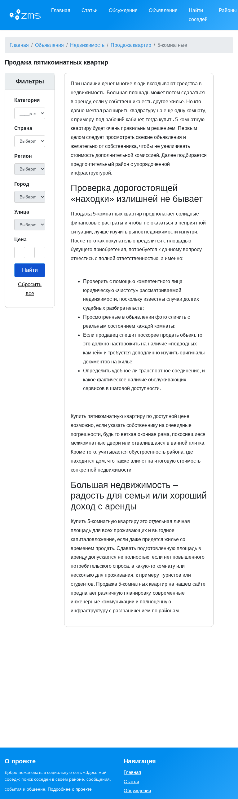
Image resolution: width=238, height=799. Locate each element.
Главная (60, 10)
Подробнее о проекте (70, 789)
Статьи (90, 10)
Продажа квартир (131, 45)
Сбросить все (30, 289)
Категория (27, 100)
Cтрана (23, 128)
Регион (23, 156)
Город (21, 184)
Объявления (163, 10)
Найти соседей (198, 15)
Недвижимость (87, 45)
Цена (20, 239)
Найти (30, 270)
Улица (21, 212)
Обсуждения (123, 10)
